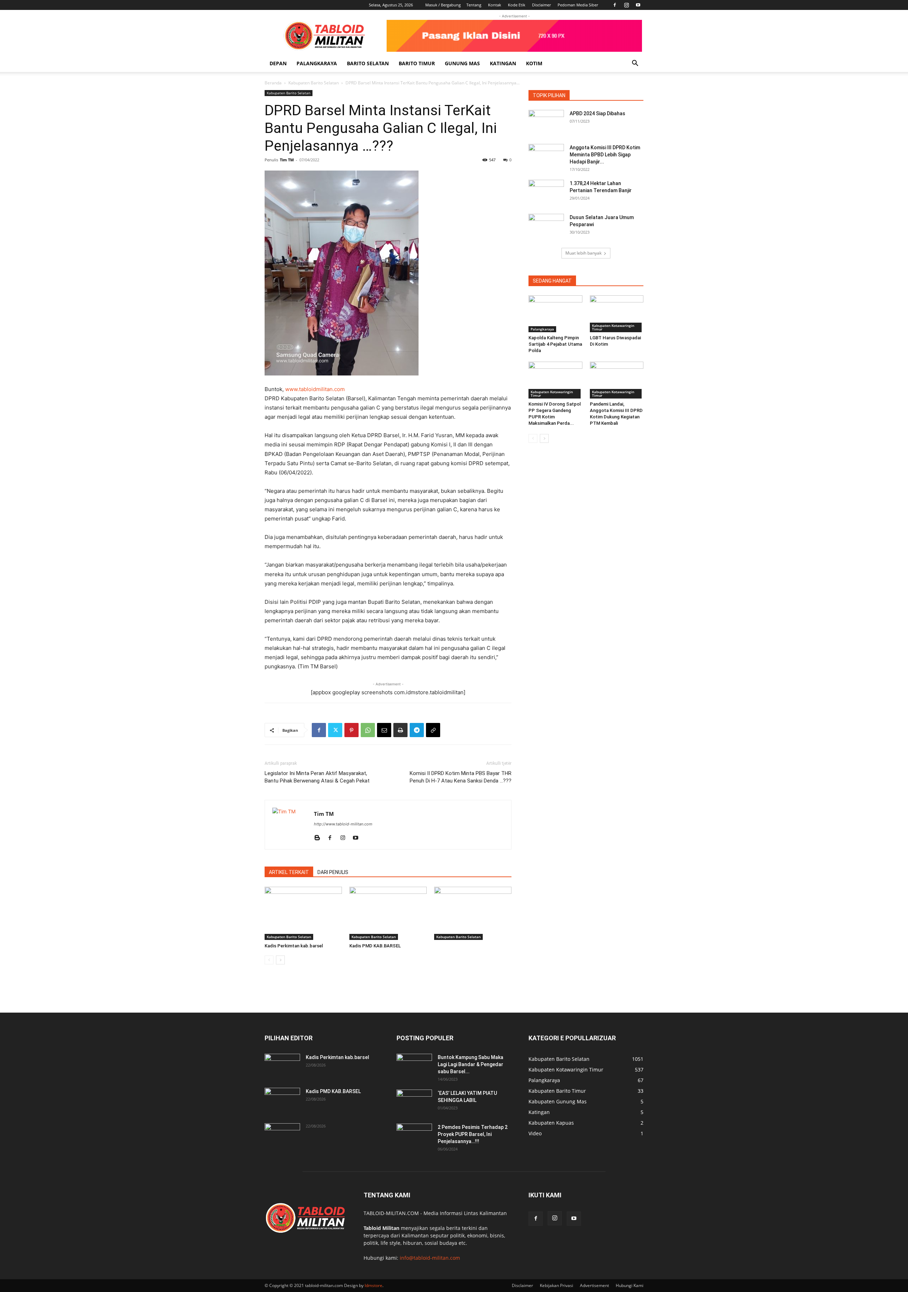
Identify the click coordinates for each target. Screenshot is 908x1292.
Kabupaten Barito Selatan (313, 83)
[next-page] (280, 960)
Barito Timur (417, 63)
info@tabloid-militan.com (430, 1257)
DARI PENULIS (332, 872)
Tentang (473, 4)
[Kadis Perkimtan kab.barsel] (303, 913)
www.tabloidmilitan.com (315, 389)
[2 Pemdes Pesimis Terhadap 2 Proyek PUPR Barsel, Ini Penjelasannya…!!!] (414, 1136)
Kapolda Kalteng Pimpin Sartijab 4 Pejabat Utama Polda (555, 344)
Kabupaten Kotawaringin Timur (613, 327)
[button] (634, 64)
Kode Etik (516, 4)
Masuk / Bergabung (443, 4)
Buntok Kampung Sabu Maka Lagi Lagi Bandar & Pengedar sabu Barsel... (470, 1064)
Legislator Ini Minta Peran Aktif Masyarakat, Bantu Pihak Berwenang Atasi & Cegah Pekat (317, 777)
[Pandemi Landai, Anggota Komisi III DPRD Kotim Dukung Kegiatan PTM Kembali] (617, 380)
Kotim (534, 63)
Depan (278, 63)
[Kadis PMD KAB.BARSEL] (388, 913)
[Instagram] (626, 5)
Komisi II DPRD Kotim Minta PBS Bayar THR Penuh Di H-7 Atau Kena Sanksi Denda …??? (460, 777)
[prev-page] (269, 960)
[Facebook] (614, 5)
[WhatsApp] (368, 730)
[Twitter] (335, 730)
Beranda (273, 83)
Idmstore (373, 1285)
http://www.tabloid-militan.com (343, 824)
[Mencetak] (400, 730)
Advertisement (594, 1285)
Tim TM (287, 159)
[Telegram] (417, 730)
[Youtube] (638, 5)
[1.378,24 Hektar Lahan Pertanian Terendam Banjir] (546, 192)
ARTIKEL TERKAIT (289, 872)
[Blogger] (320, 838)
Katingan (503, 63)
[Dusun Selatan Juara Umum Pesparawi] (546, 226)
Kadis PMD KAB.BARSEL (375, 945)
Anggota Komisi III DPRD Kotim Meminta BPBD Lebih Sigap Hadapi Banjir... (605, 155)
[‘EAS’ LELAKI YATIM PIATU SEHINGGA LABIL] (414, 1102)
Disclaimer (541, 4)
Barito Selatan (368, 63)
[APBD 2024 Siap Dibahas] (546, 122)
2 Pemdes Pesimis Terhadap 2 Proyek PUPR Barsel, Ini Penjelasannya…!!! (473, 1134)
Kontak (494, 4)
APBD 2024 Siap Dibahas (597, 113)
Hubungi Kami (629, 1285)
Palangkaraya (317, 63)
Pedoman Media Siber (578, 4)
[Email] (384, 730)
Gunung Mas (462, 63)
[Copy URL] (433, 730)
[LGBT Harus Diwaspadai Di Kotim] (617, 313)
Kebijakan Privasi (556, 1285)
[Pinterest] (351, 730)
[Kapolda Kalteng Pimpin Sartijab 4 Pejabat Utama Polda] (555, 313)
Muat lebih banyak (583, 253)
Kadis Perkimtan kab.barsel (294, 945)
